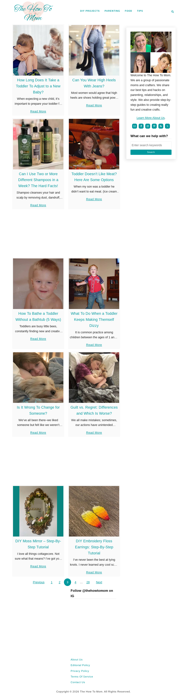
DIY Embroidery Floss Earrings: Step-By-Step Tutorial (94, 547)
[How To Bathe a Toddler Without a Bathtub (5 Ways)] (38, 283)
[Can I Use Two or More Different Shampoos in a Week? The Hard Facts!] (38, 144)
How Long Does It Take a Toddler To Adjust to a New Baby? (38, 86)
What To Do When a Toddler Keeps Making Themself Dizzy (94, 319)
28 (88, 582)
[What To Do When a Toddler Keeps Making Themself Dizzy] (94, 283)
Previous (38, 582)
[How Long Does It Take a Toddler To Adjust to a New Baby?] (38, 50)
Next (99, 582)
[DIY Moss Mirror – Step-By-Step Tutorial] (38, 511)
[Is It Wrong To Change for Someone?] (38, 377)
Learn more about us (151, 118)
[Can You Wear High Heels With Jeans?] (94, 50)
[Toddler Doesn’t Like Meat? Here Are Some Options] (94, 144)
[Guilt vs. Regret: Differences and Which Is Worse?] (94, 377)
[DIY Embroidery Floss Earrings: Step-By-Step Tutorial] (94, 511)
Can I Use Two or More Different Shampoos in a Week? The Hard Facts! (38, 180)
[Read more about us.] (151, 52)
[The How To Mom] (33, 11)
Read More (38, 112)
